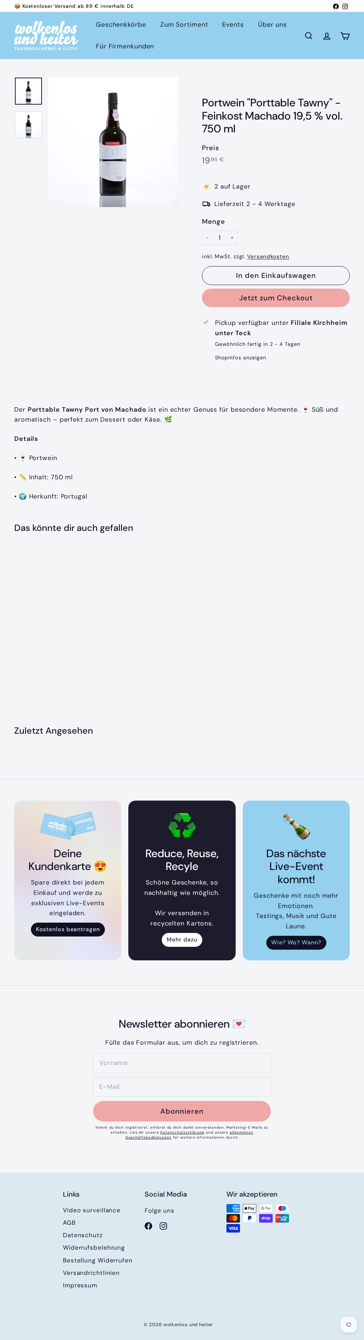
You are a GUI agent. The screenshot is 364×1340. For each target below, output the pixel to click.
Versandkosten (268, 256)
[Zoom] (113, 142)
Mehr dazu (182, 939)
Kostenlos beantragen (68, 929)
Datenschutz (83, 1235)
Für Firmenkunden (125, 46)
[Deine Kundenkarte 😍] (68, 825)
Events (232, 24)
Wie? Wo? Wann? (296, 942)
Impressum (80, 1285)
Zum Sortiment (184, 24)
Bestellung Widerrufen (98, 1260)
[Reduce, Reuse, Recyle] (182, 825)
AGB (69, 1222)
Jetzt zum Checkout (276, 297)
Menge (213, 221)
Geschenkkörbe (121, 24)
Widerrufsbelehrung (94, 1247)
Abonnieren (182, 1111)
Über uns (272, 24)
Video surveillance (92, 1210)
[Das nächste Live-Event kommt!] (296, 825)
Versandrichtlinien (91, 1273)
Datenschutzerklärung (182, 1132)
